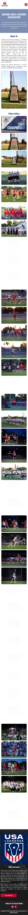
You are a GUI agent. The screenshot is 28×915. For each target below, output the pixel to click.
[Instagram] (15, 907)
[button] (26, 4)
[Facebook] (12, 907)
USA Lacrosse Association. (16, 68)
